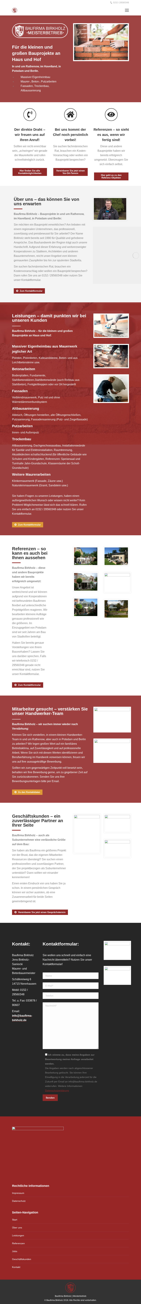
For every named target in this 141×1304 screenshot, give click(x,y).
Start (14, 1219)
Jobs (14, 1251)
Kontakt (16, 1267)
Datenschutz (19, 1201)
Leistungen (18, 1235)
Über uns (17, 1227)
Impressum (18, 1193)
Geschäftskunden (21, 1259)
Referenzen (18, 1243)
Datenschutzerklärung (57, 1090)
